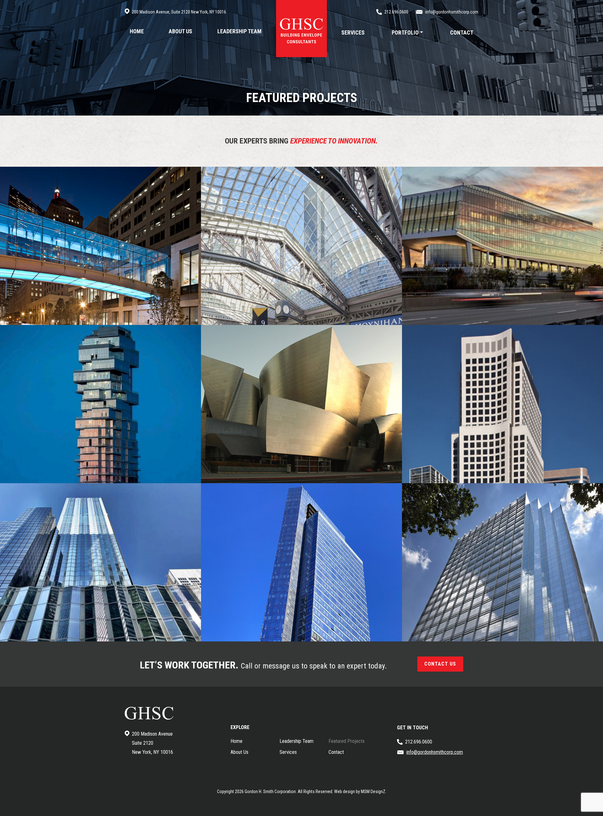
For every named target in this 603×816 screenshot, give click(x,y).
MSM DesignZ (373, 791)
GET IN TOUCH (412, 728)
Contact (336, 752)
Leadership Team (296, 741)
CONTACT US (440, 664)
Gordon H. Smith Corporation (270, 791)
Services (288, 752)
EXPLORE (240, 727)
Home (236, 741)
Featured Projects (347, 741)
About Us (239, 752)
